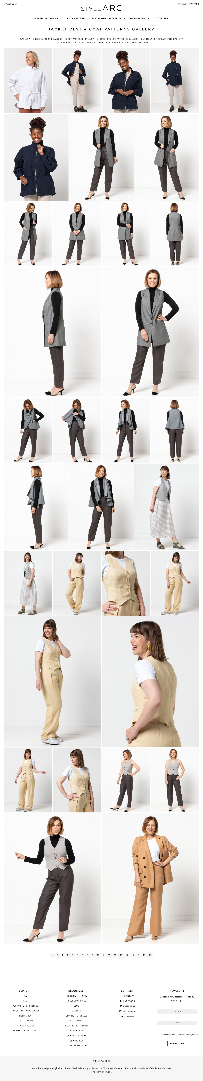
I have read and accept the (179, 1034)
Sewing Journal (76, 1035)
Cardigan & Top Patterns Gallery (162, 39)
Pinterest (129, 1006)
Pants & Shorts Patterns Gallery (127, 42)
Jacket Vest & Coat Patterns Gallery (80, 42)
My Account (10, 4)
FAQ (25, 1001)
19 (150, 955)
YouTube (129, 1016)
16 (133, 955)
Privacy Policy (25, 1026)
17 (138, 955)
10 (98, 955)
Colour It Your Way (76, 1045)
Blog (77, 1006)
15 (127, 955)
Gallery (25, 39)
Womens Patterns (45, 18)
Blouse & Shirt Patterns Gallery (117, 39)
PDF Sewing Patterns (106, 18)
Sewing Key (76, 1041)
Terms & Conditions (25, 1030)
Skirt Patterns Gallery (79, 39)
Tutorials (161, 18)
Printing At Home (76, 996)
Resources (137, 18)
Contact (129, 996)
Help (25, 996)
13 (115, 955)
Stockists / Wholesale (25, 1011)
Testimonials (25, 1020)
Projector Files (76, 1001)
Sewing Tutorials (77, 1016)
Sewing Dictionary (76, 1026)
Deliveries (25, 1016)
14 (121, 955)
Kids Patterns (77, 18)
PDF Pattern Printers (25, 1006)
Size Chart (76, 1020)
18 (144, 955)
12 (109, 955)
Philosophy (76, 1030)
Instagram (129, 1011)
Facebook (129, 1001)
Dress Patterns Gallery (47, 39)
